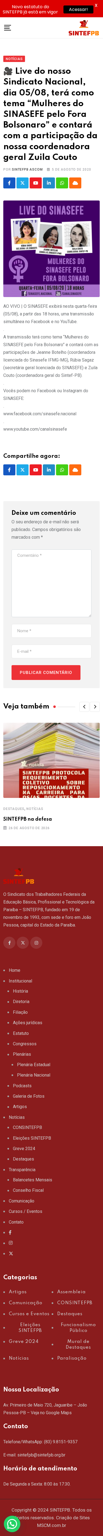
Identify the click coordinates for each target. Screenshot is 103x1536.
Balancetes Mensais (32, 1179)
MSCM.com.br (51, 1525)
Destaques (13, 809)
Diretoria (21, 1001)
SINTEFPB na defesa (27, 819)
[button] (84, 707)
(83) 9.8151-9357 (60, 1441)
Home (14, 970)
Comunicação (21, 1201)
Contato (16, 1222)
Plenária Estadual (33, 1064)
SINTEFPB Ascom (27, 169)
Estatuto (21, 1033)
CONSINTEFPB (27, 1127)
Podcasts (22, 1085)
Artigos (20, 1106)
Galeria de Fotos (28, 1096)
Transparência (22, 1169)
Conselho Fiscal (28, 1190)
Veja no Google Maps (51, 1412)
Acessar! (78, 9)
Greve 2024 (24, 1148)
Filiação (20, 1012)
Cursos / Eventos (25, 1211)
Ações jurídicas (27, 1022)
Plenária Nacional (33, 1075)
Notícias (34, 809)
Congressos (25, 1043)
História (20, 991)
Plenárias (22, 1054)
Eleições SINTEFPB (32, 1138)
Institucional (20, 981)
